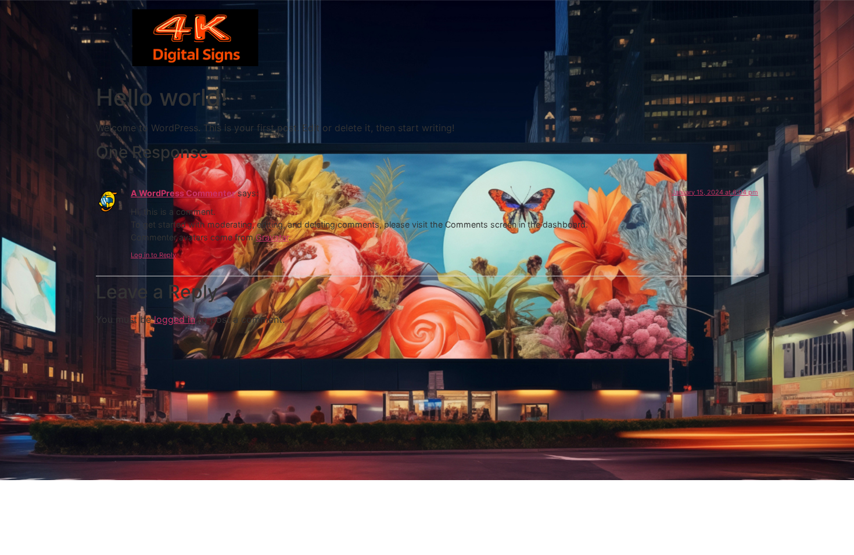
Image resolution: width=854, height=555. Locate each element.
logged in (174, 319)
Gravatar (272, 237)
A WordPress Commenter (183, 193)
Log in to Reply (153, 255)
